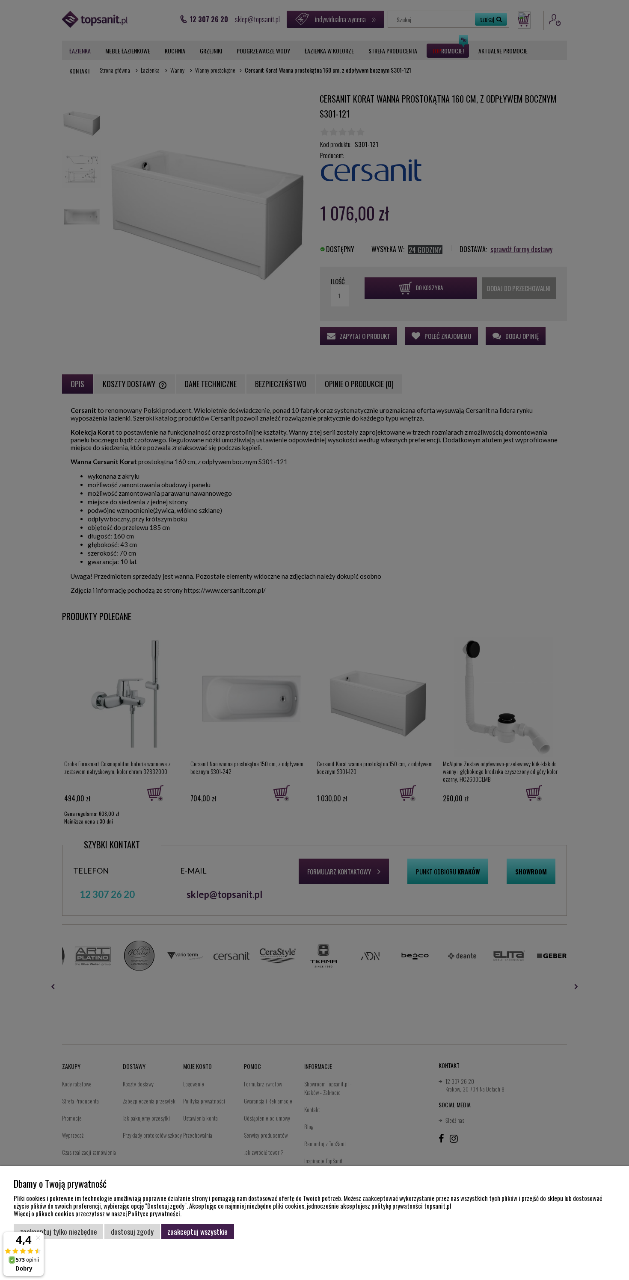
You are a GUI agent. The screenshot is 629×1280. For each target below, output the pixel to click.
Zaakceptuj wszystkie (197, 1231)
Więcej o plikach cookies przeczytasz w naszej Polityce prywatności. (97, 1213)
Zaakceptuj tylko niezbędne (58, 1231)
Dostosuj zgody (132, 1231)
